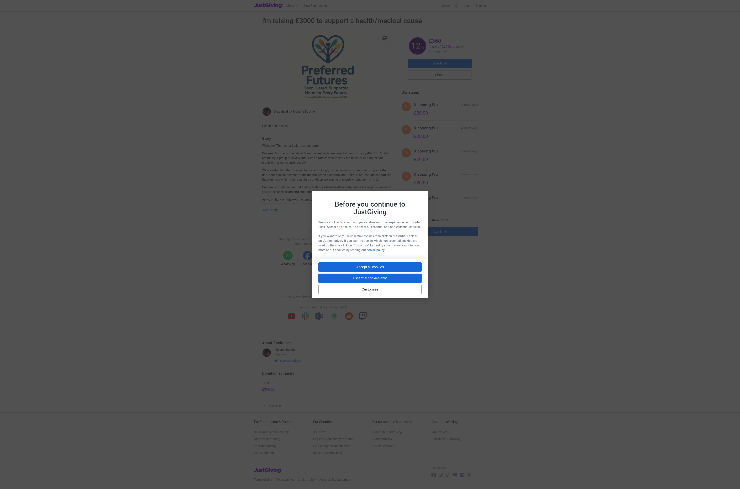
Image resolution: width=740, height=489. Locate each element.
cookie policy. (376, 250)
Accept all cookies (370, 267)
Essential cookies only (370, 278)
